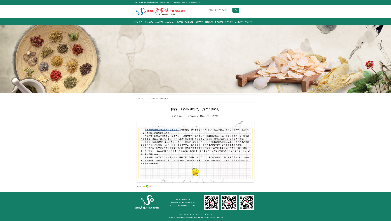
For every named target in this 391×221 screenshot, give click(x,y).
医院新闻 (159, 22)
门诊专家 (199, 22)
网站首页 (138, 22)
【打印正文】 (214, 116)
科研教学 (229, 22)
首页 (147, 98)
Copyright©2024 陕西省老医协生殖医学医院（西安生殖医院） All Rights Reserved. (195, 217)
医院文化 (169, 22)
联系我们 (249, 22)
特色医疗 (209, 22)
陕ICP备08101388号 (189, 206)
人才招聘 (239, 22)
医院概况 (148, 22)
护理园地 (219, 22)
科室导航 (179, 22)
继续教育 (163, 98)
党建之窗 (189, 22)
